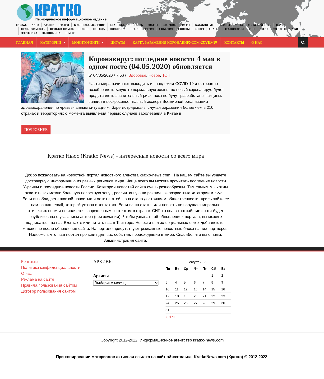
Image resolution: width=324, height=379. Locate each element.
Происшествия (142, 29)
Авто (35, 25)
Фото (264, 29)
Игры (186, 25)
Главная (24, 42)
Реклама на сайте (37, 279)
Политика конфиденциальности (50, 267)
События (166, 29)
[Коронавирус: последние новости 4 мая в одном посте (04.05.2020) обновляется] (52, 77)
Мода (239, 25)
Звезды (153, 25)
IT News (21, 25)
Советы (184, 29)
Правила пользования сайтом (49, 285)
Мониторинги (86, 42)
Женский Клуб (131, 25)
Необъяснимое (62, 29)
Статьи (214, 29)
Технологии (234, 29)
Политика (117, 29)
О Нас (256, 42)
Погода (99, 29)
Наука (281, 25)
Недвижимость (33, 29)
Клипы (224, 25)
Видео (64, 25)
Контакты (234, 42)
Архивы (101, 276)
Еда (112, 25)
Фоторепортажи (285, 29)
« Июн (170, 317)
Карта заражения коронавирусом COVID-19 (175, 42)
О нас (26, 273)
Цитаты (118, 42)
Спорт (199, 29)
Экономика (51, 33)
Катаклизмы (204, 25)
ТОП (252, 29)
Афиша (49, 25)
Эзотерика (29, 33)
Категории (50, 42)
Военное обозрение (89, 25)
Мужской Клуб (259, 25)
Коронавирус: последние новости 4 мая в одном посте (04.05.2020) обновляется (154, 63)
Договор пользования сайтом (48, 291)
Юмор (69, 33)
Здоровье (170, 25)
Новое (83, 29)
